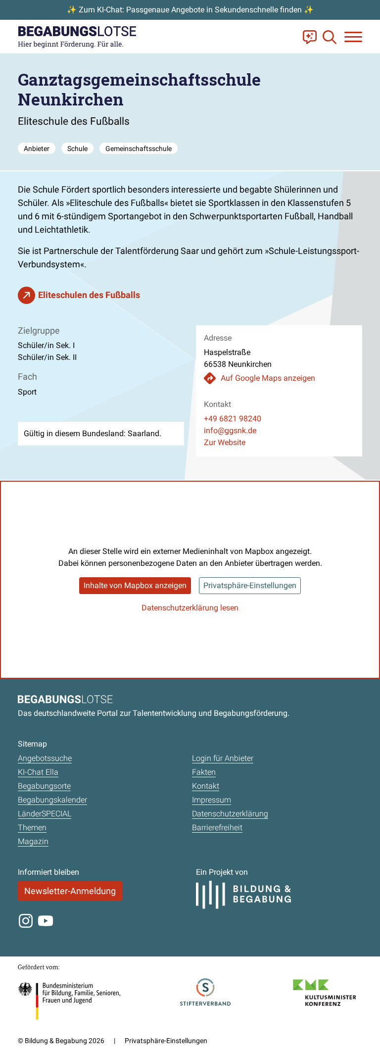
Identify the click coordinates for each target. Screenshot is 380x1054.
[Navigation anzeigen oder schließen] (353, 37)
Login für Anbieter (222, 758)
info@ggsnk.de (230, 430)
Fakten (204, 772)
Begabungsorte (44, 786)
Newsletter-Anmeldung (70, 891)
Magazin (33, 841)
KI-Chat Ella (38, 772)
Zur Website (224, 442)
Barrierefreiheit (217, 827)
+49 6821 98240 (232, 418)
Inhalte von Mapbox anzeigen (135, 585)
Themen (32, 827)
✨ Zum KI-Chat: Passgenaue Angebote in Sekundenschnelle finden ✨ (190, 9)
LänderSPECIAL (44, 813)
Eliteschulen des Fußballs (89, 295)
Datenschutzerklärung (230, 813)
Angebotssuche (45, 758)
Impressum (211, 799)
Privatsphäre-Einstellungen (249, 585)
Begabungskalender (52, 799)
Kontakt (205, 786)
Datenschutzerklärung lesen (190, 607)
